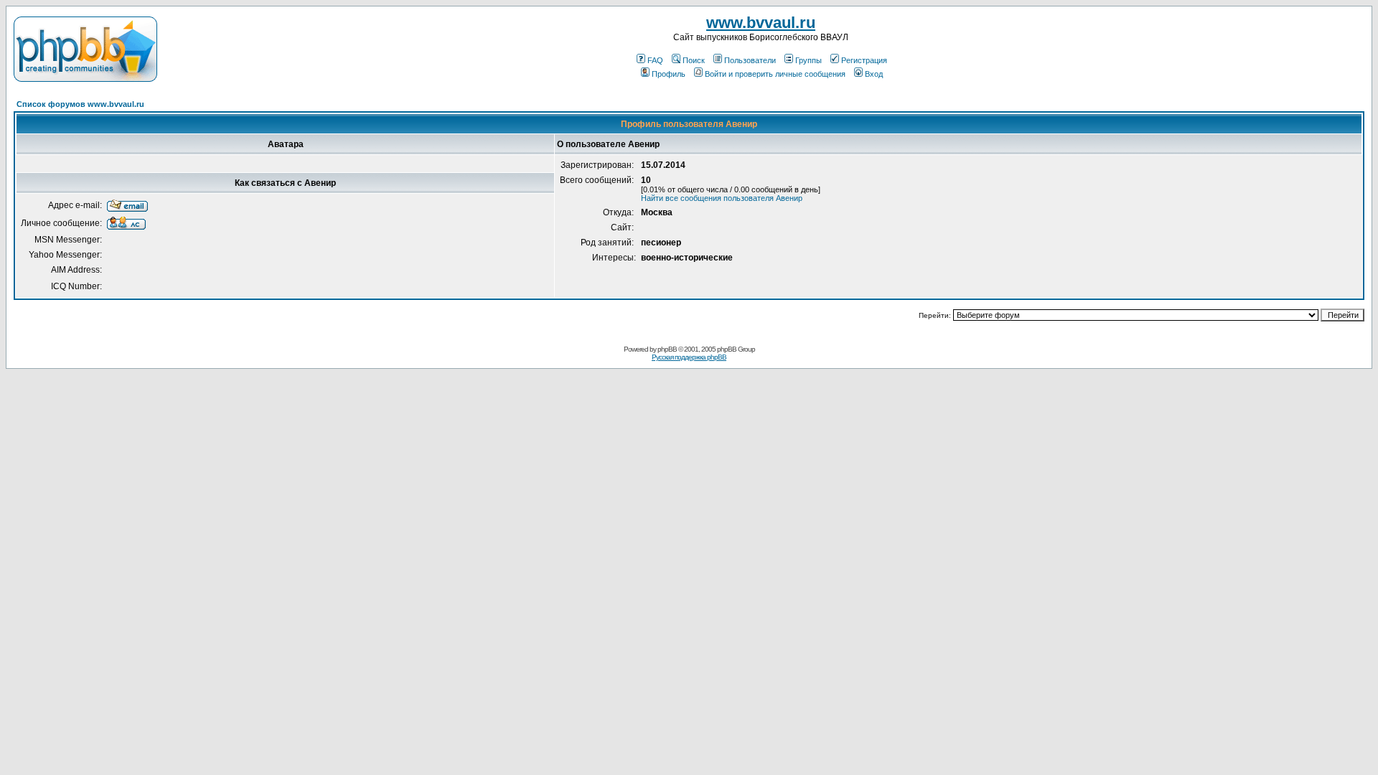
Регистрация (864, 60)
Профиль (668, 74)
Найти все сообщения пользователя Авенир (721, 198)
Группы (808, 60)
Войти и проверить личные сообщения (775, 74)
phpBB (667, 349)
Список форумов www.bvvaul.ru (80, 104)
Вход (874, 74)
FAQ (655, 60)
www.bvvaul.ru (760, 23)
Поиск (694, 60)
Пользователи (750, 60)
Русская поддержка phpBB (689, 357)
